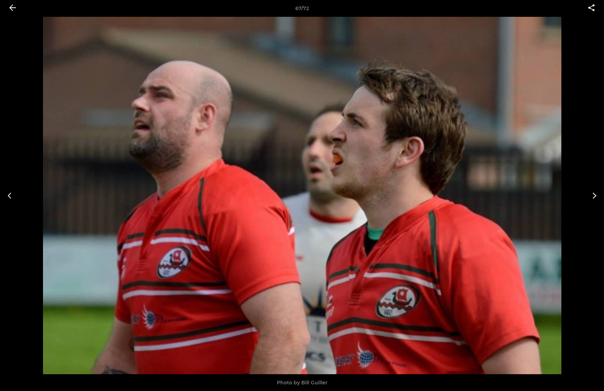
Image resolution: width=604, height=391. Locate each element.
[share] (591, 8)
